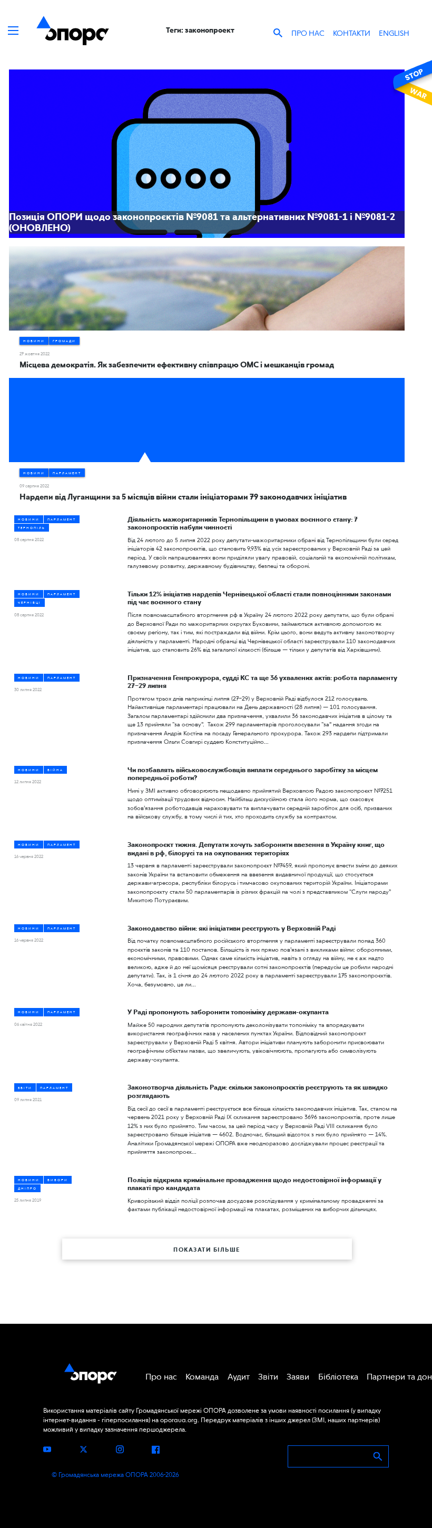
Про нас (308, 33)
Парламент (67, 473)
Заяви (298, 1377)
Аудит (239, 1377)
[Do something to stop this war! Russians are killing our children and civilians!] (411, 82)
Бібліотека (338, 1377)
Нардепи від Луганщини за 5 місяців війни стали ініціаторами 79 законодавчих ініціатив (183, 497)
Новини (34, 341)
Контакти (351, 33)
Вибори (57, 1180)
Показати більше (206, 1249)
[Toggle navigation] (13, 30)
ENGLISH (394, 33)
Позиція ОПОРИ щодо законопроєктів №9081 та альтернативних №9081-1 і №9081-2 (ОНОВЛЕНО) (202, 222)
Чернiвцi (29, 602)
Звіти (25, 1088)
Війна (55, 770)
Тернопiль (31, 528)
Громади (64, 341)
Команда (202, 1377)
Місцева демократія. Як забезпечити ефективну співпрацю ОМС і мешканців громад (176, 364)
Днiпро (27, 1188)
